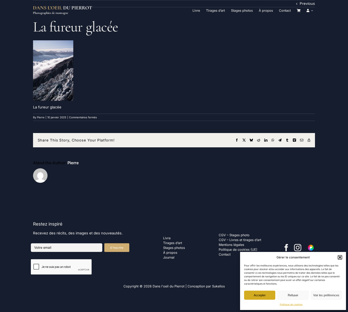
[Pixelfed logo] (311, 246)
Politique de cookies (291, 304)
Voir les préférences (326, 295)
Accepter (260, 295)
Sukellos (218, 286)
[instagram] (297, 247)
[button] (340, 257)
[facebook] (286, 247)
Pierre (41, 117)
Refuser (293, 295)
